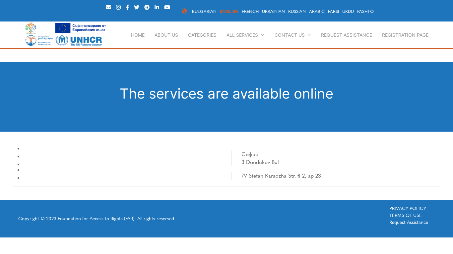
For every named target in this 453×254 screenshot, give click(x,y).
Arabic (317, 11)
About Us (166, 35)
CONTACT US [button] (290, 35)
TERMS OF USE (405, 215)
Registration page (405, 35)
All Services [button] (242, 35)
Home (138, 35)
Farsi (333, 11)
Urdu (348, 11)
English (229, 11)
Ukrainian (273, 11)
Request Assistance (346, 35)
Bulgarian (204, 11)
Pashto (365, 11)
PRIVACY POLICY (407, 208)
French (250, 11)
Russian (297, 11)
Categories (202, 35)
